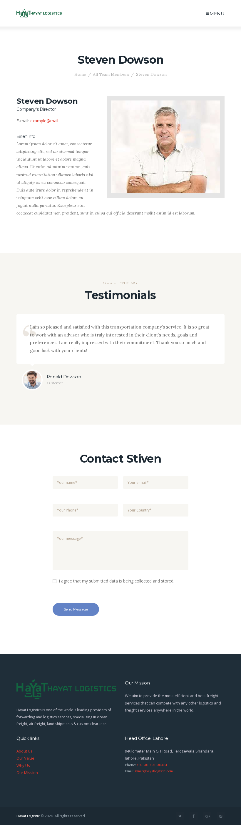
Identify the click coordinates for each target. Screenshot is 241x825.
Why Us (23, 765)
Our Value (25, 758)
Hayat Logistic (28, 816)
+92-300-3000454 (152, 765)
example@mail (44, 120)
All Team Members (111, 74)
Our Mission (27, 772)
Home (80, 74)
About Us (24, 751)
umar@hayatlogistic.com (154, 771)
